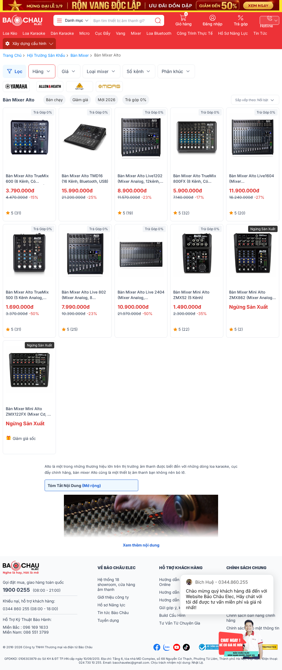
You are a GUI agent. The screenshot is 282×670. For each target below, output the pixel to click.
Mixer (136, 33)
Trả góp (241, 23)
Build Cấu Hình (172, 615)
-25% (92, 197)
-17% (199, 197)
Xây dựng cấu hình (29, 43)
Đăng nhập (213, 23)
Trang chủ (12, 55)
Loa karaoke (34, 33)
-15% (33, 197)
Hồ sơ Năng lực (111, 604)
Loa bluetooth (159, 33)
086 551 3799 (36, 632)
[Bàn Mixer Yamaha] (16, 86)
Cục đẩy (102, 33)
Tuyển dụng (108, 620)
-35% (202, 313)
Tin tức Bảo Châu (113, 612)
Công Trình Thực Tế (195, 33)
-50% (34, 313)
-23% (146, 197)
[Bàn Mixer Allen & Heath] (49, 86)
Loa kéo (10, 33)
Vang (120, 33)
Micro (84, 33)
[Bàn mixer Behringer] (79, 86)
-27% (259, 197)
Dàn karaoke (62, 33)
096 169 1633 (35, 627)
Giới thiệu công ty (113, 597)
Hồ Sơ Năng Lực (233, 33)
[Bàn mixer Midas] (109, 86)
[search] (158, 20)
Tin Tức (260, 33)
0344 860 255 (16, 608)
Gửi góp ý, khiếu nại (177, 607)
